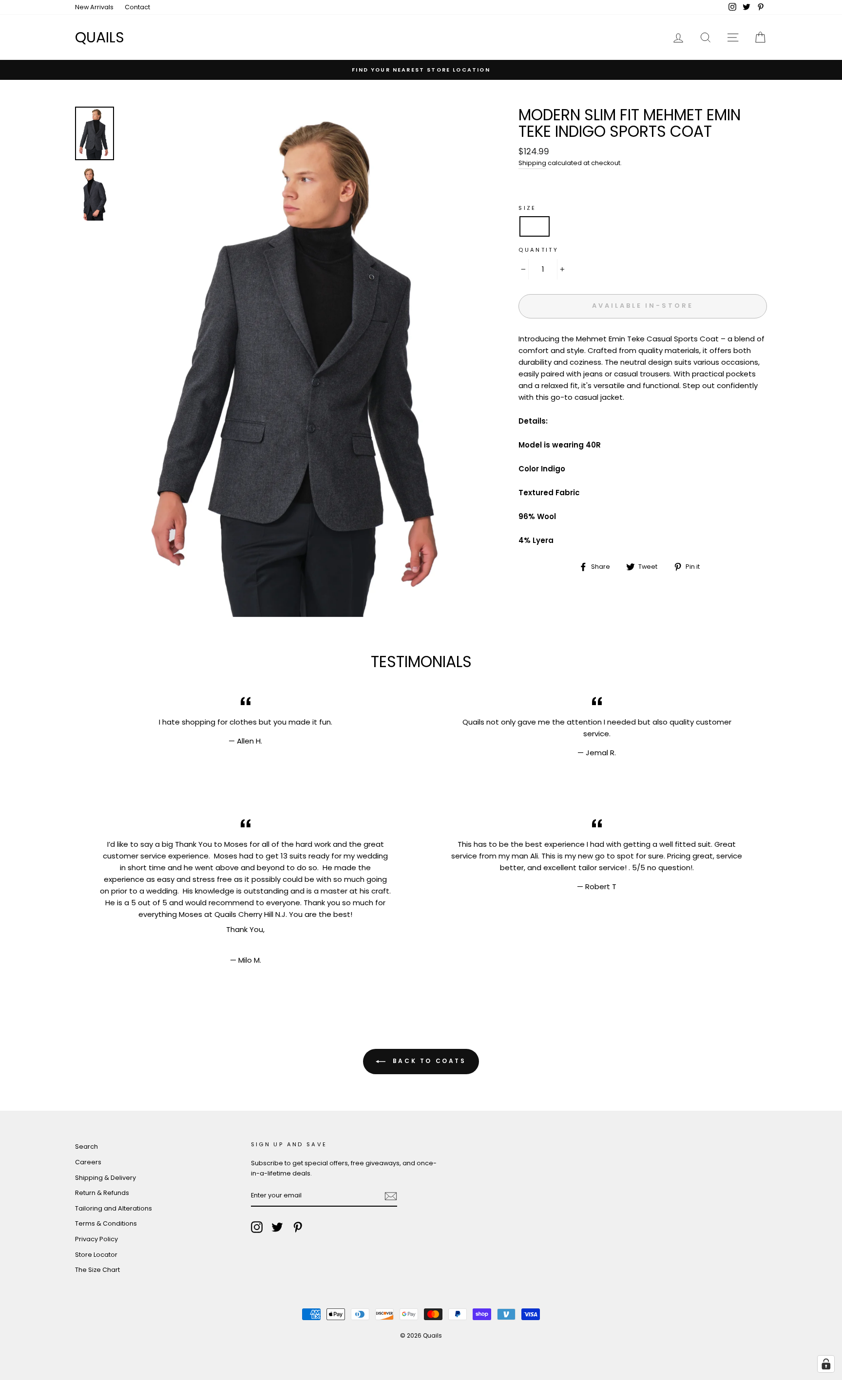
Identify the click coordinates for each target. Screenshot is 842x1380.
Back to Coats (427, 1061)
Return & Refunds (102, 1193)
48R (631, 226)
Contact (137, 7)
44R (599, 226)
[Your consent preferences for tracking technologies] (826, 1364)
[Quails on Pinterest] (298, 1227)
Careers (88, 1162)
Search (86, 1146)
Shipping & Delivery (105, 1178)
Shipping (532, 163)
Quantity (538, 250)
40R (534, 226)
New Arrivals (94, 7)
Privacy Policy (96, 1239)
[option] (421, 70)
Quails (99, 37)
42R (566, 226)
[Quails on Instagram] (257, 1227)
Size (527, 208)
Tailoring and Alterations (113, 1208)
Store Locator (96, 1254)
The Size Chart (97, 1270)
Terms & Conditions (106, 1223)
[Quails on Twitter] (277, 1227)
